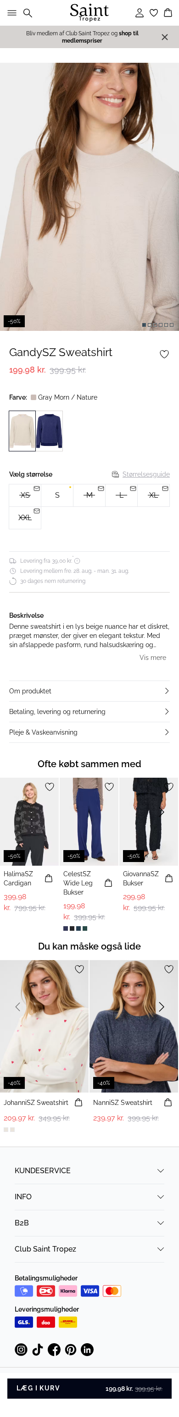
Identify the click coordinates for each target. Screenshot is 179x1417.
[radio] (57, 495)
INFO (23, 1196)
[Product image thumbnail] (144, 325)
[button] (89, 691)
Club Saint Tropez (45, 1249)
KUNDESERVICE (43, 1170)
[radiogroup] (89, 506)
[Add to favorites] (164, 354)
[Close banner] (165, 37)
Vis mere (153, 657)
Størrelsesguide (146, 474)
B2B (22, 1223)
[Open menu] (10, 13)
